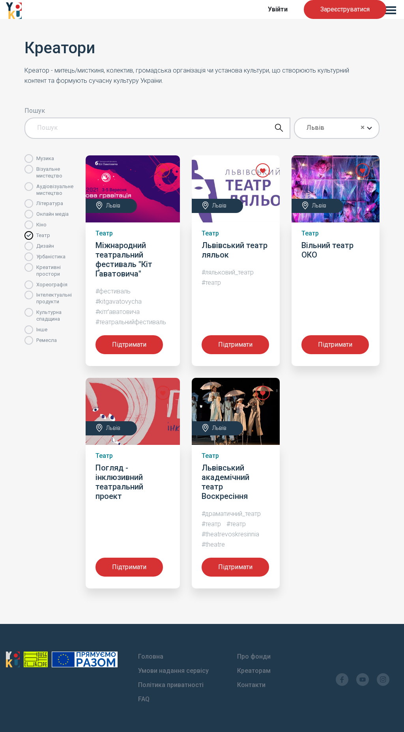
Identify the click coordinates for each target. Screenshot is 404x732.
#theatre (213, 544)
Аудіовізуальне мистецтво (54, 189)
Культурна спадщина (49, 315)
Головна (150, 656)
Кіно (41, 225)
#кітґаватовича (117, 312)
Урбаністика (50, 257)
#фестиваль (113, 291)
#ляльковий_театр (228, 272)
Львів (113, 205)
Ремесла (46, 340)
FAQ (144, 699)
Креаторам (254, 670)
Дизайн (45, 246)
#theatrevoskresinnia (230, 534)
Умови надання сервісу (173, 670)
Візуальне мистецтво (49, 172)
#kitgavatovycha (118, 301)
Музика (45, 158)
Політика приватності (171, 685)
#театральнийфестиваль (130, 322)
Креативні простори (48, 270)
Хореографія (51, 285)
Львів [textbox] (315, 127)
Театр (43, 235)
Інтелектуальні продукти (54, 298)
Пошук (34, 111)
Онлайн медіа (52, 214)
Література (49, 203)
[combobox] (337, 128)
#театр (211, 282)
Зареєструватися (345, 9)
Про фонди (254, 656)
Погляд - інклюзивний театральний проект (119, 482)
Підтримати (129, 344)
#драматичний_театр (231, 513)
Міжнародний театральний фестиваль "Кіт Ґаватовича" (123, 259)
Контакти (251, 685)
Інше (41, 329)
